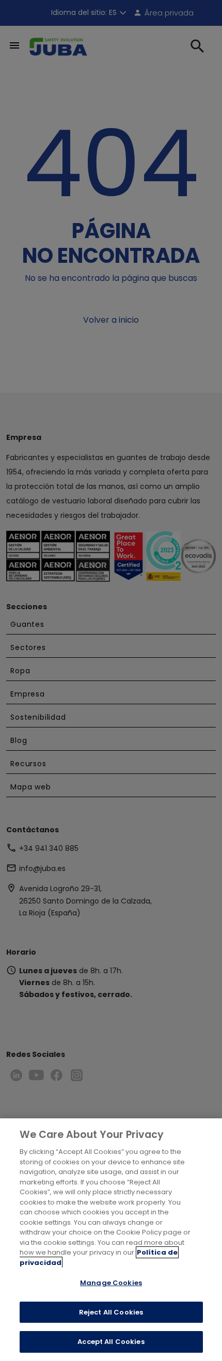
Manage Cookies (111, 1283)
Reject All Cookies (111, 1312)
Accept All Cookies (110, 1342)
